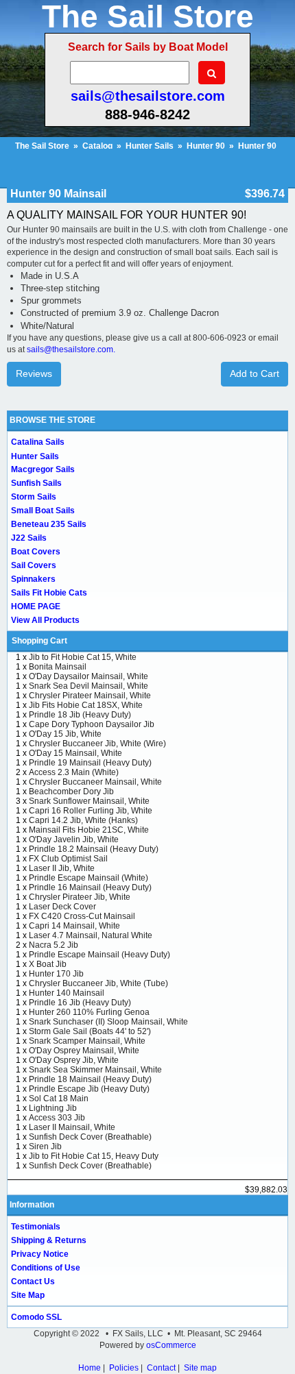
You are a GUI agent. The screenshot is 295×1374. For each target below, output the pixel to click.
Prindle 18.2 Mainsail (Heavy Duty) (93, 849)
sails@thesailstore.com (148, 95)
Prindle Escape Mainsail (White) (88, 878)
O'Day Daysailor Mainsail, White (88, 676)
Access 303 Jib (57, 1117)
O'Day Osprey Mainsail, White (84, 1050)
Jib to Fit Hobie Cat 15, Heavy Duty (93, 1156)
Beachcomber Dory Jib (71, 791)
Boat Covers (35, 551)
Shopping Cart (39, 641)
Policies (124, 1368)
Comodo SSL (36, 1317)
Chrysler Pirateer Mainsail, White (90, 695)
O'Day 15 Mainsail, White (75, 753)
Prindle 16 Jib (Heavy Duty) (80, 1002)
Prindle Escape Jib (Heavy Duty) (89, 1089)
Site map (200, 1368)
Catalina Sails (37, 442)
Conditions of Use (45, 1268)
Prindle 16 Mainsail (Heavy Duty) (90, 887)
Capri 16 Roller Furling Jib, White (90, 810)
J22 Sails (29, 538)
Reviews (34, 373)
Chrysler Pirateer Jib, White (79, 897)
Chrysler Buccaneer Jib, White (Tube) (98, 983)
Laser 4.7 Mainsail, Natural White (90, 935)
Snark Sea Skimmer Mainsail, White (95, 1070)
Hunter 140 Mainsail (66, 993)
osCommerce (171, 1345)
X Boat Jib (48, 964)
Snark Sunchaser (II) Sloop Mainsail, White (108, 1022)
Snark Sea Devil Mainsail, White (88, 686)
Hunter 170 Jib (56, 974)
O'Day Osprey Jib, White (74, 1060)
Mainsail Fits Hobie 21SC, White (89, 830)
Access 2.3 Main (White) (74, 772)
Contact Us (33, 1281)
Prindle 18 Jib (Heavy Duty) (80, 715)
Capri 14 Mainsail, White (74, 926)
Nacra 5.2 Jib (53, 945)
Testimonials (35, 1226)
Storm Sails (33, 497)
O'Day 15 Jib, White (65, 734)
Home (89, 1368)
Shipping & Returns (48, 1240)
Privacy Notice (40, 1254)
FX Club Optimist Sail (68, 858)
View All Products (45, 620)
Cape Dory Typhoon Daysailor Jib (91, 724)
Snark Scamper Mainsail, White (87, 1041)
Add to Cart (254, 373)
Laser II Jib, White (62, 868)
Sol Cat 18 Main (58, 1098)
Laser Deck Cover (62, 906)
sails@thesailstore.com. (71, 349)
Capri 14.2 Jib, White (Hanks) (83, 820)
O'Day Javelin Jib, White (74, 839)
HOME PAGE (35, 606)
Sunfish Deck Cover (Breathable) (90, 1137)
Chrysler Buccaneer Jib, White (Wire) (97, 743)
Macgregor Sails (43, 469)
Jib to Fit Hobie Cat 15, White (83, 657)
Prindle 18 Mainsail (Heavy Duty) (90, 1079)
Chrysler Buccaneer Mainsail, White (95, 782)
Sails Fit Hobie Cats (49, 593)
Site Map (28, 1295)
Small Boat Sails (43, 510)
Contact (161, 1368)
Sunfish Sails (36, 483)
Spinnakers (33, 579)
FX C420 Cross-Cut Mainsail (82, 916)
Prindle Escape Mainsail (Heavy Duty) (99, 954)
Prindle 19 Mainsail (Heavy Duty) (90, 763)
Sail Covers (33, 565)
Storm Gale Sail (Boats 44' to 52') (90, 1031)
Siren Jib (45, 1146)
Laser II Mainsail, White (72, 1127)
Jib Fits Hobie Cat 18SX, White (86, 705)
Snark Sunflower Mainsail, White (89, 801)
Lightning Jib (53, 1108)
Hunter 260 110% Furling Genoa (89, 1012)
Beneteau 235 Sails (48, 524)
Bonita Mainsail (57, 667)
